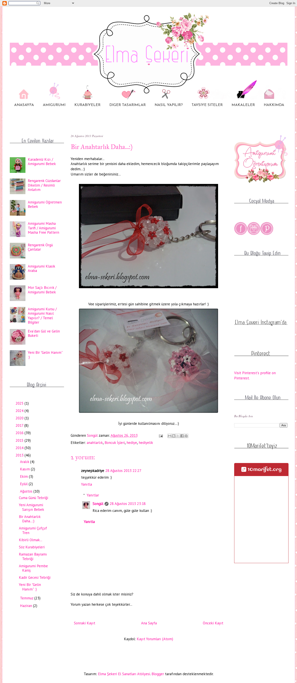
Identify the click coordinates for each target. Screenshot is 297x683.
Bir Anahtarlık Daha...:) (29, 518)
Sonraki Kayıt (84, 623)
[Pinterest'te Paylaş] (186, 436)
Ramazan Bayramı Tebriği (33, 556)
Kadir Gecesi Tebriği (34, 577)
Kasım (25, 469)
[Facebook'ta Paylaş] (182, 436)
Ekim (24, 476)
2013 (20, 455)
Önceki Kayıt (213, 623)
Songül (98, 503)
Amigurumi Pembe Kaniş (33, 568)
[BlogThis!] (174, 436)
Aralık (25, 461)
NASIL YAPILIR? (169, 105)
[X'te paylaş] (178, 436)
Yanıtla (86, 484)
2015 (20, 440)
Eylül (24, 483)
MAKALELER (243, 105)
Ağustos (26, 491)
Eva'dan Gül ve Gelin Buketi (44, 333)
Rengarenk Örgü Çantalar (40, 247)
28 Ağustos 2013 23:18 (128, 503)
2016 (20, 432)
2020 (20, 418)
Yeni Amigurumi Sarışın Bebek (31, 507)
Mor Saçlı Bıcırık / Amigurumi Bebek (42, 289)
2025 (20, 403)
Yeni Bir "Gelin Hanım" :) (45, 354)
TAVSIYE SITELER (207, 105)
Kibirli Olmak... (30, 539)
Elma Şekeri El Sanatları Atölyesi (124, 673)
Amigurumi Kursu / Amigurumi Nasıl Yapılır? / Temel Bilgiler (42, 316)
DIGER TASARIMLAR (127, 105)
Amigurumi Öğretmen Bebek (45, 204)
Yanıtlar (93, 495)
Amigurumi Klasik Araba (41, 268)
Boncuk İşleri (115, 442)
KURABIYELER (87, 105)
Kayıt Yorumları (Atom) (155, 639)
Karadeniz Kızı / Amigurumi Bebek (42, 161)
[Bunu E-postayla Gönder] (169, 436)
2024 (20, 410)
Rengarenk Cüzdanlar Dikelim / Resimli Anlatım (44, 185)
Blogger (158, 673)
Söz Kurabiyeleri (32, 547)
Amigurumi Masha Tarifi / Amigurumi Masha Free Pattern (43, 228)
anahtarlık (95, 442)
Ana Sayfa (149, 623)
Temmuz (27, 598)
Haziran (26, 605)
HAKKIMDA (274, 105)
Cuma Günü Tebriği (33, 497)
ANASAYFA (24, 105)
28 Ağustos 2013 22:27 (123, 470)
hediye (132, 442)
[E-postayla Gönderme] (160, 435)
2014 (20, 447)
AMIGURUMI (54, 105)
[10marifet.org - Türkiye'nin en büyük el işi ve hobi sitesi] (261, 471)
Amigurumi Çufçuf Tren (33, 530)
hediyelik (146, 442)
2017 (20, 425)
